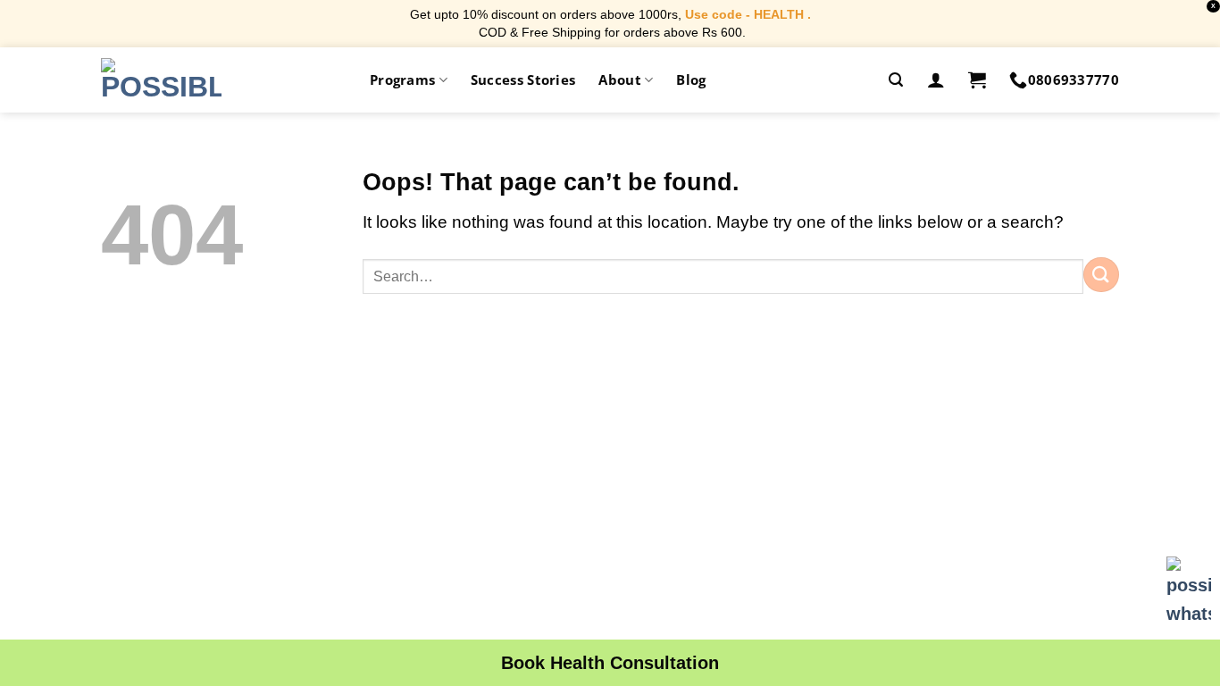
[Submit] (1101, 274)
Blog (691, 79)
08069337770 (1073, 79)
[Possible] (161, 79)
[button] (896, 80)
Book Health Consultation (610, 663)
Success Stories (523, 79)
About (619, 79)
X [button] (1213, 6)
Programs (402, 79)
